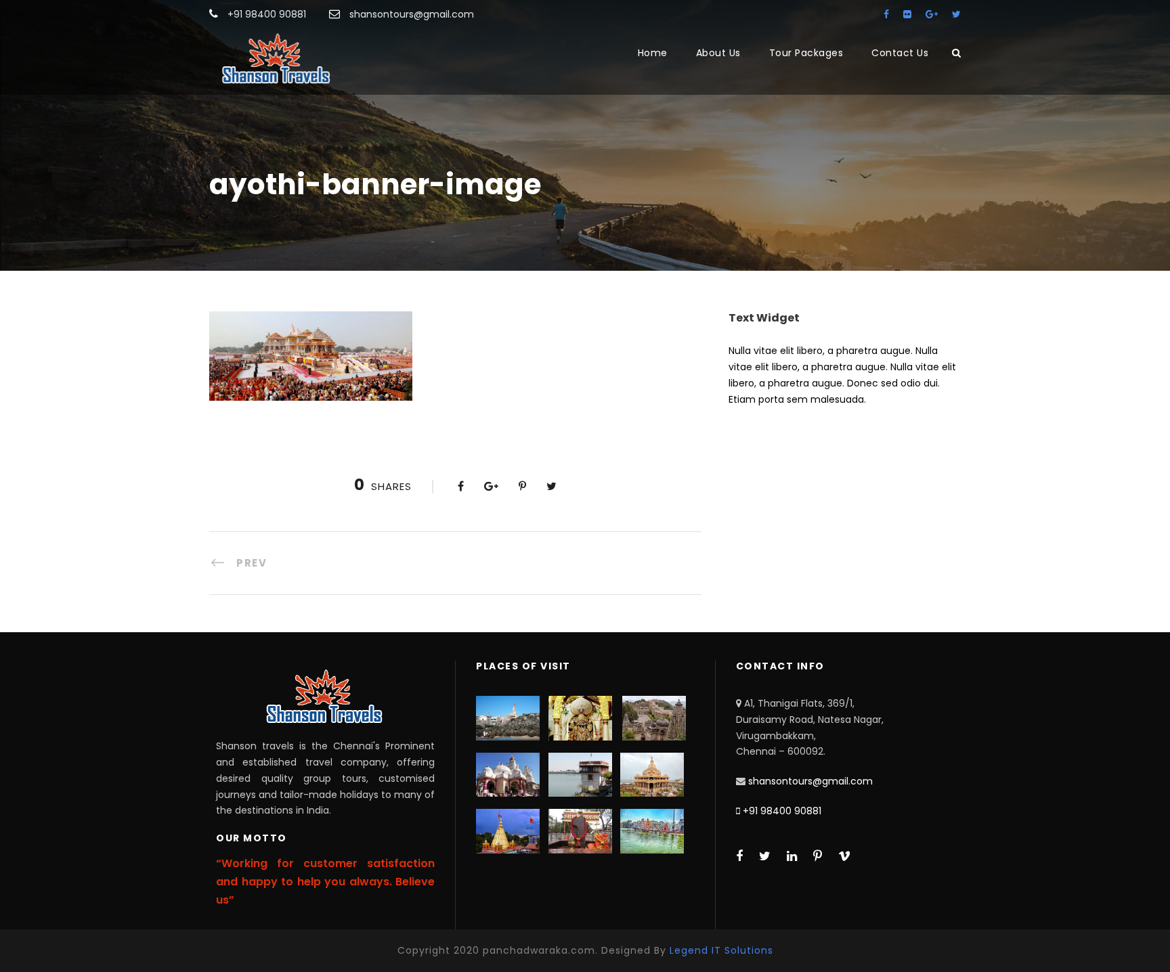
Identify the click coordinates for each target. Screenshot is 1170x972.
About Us (718, 53)
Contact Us (899, 53)
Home (653, 53)
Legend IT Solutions (721, 950)
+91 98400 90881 (782, 811)
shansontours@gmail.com (810, 781)
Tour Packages (806, 53)
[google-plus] (932, 14)
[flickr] (907, 14)
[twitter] (956, 14)
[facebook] (886, 14)
